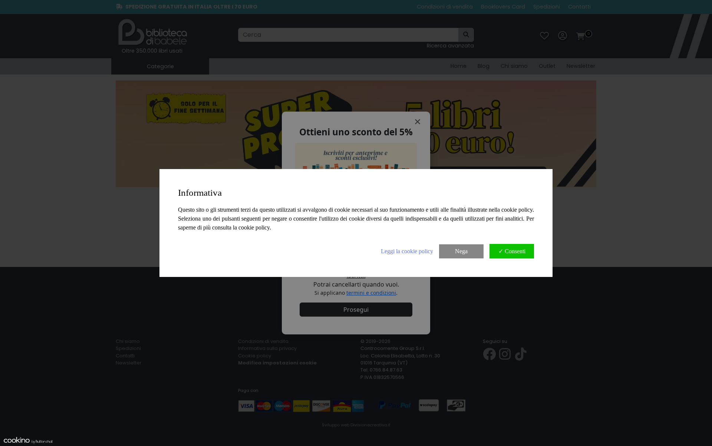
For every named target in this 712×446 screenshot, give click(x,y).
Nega (461, 251)
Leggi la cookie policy (407, 251)
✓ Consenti (511, 251)
